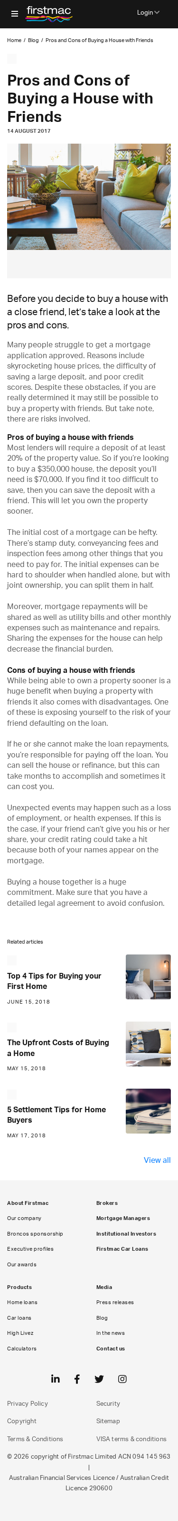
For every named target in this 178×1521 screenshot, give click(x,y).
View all (157, 1160)
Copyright (22, 1421)
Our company (24, 1218)
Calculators (22, 1348)
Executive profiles (30, 1249)
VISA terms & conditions (131, 1439)
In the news (110, 1333)
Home (14, 40)
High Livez (20, 1333)
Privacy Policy (27, 1404)
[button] (14, 14)
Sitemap (108, 1421)
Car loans (19, 1318)
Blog (33, 40)
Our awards (22, 1264)
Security (108, 1404)
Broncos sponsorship (35, 1234)
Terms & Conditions (35, 1439)
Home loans (22, 1302)
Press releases (115, 1302)
